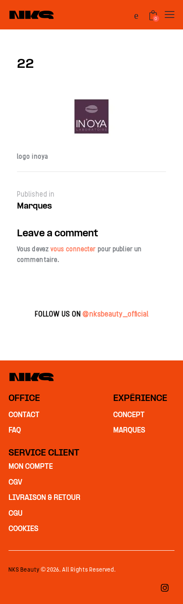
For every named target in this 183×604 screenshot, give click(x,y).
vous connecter (73, 249)
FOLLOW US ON (92, 314)
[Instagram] (164, 588)
